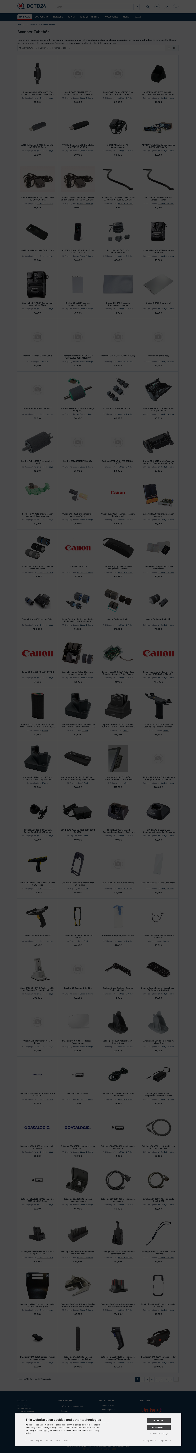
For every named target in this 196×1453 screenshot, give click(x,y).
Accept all (159, 1420)
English (39, 1440)
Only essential (159, 1427)
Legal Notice (165, 1440)
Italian (57, 1440)
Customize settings (159, 1433)
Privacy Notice (149, 1440)
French (49, 1440)
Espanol (67, 1440)
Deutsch (29, 1440)
